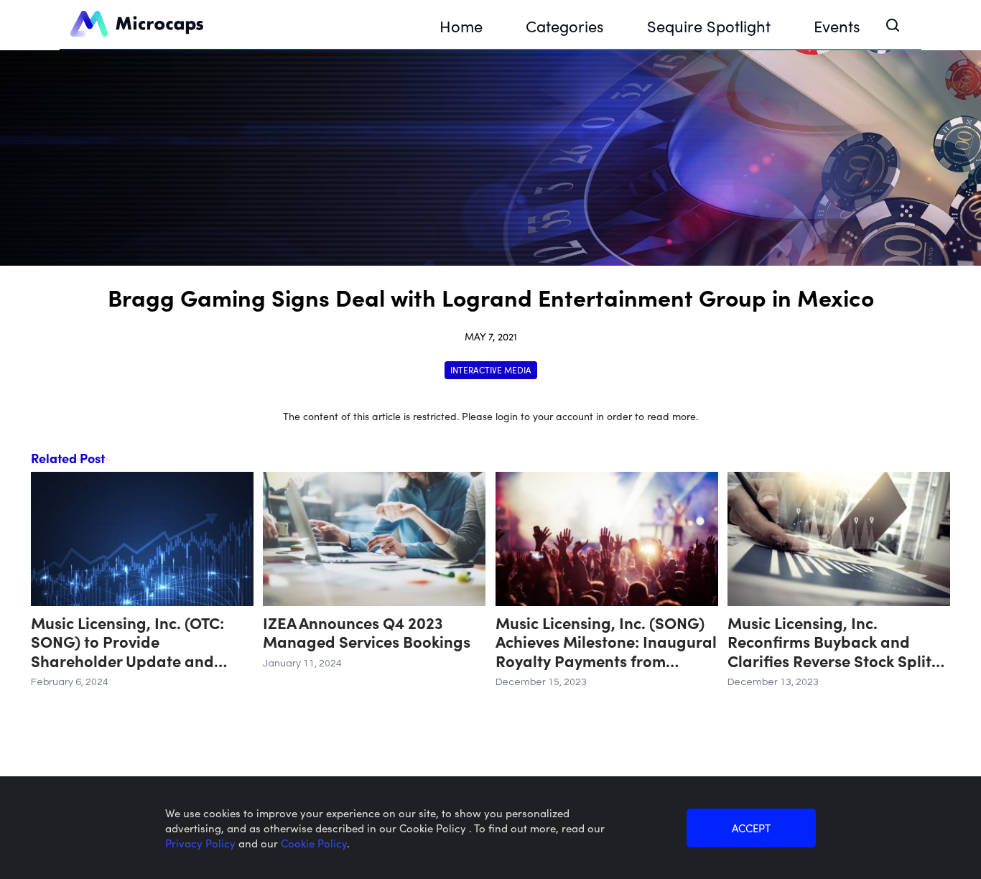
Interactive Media (490, 369)
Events (837, 25)
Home (461, 25)
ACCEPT (751, 827)
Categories (565, 25)
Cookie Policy (314, 842)
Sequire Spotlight (709, 25)
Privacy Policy (201, 842)
